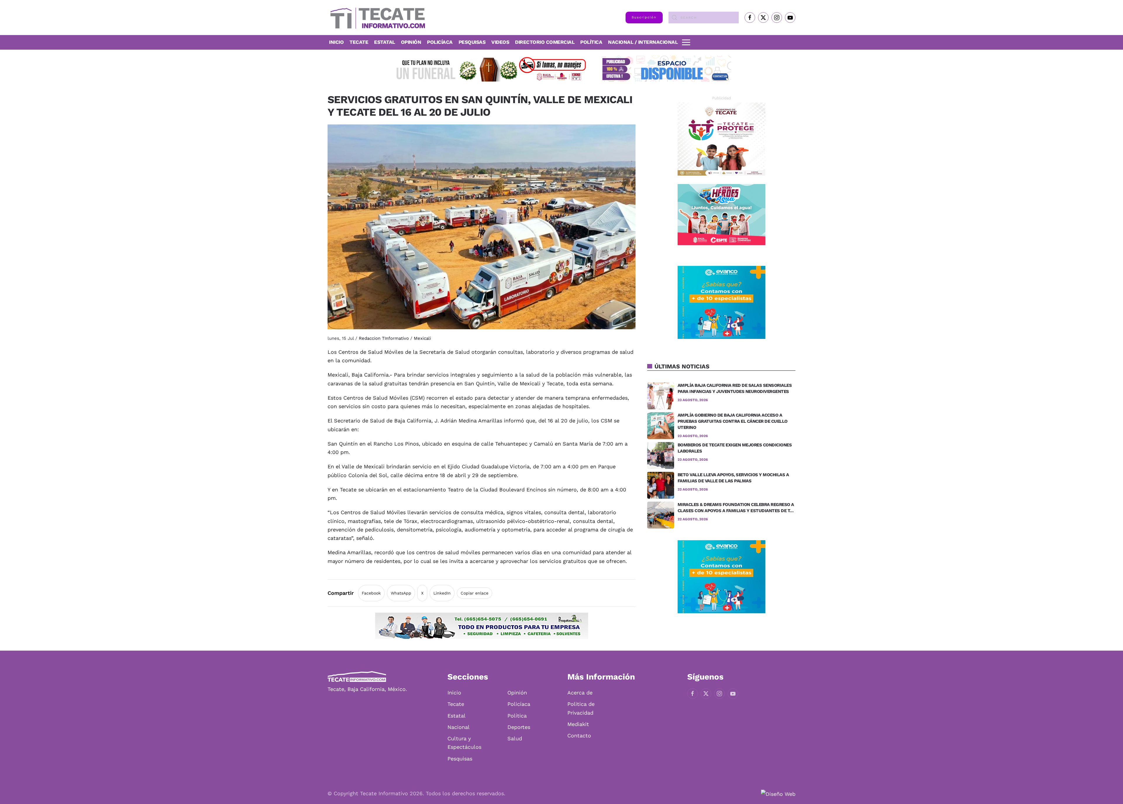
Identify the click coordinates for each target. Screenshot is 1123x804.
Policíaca (440, 42)
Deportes (518, 727)
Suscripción (644, 17)
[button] (686, 42)
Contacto (579, 735)
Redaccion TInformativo (384, 338)
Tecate (358, 42)
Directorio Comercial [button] (544, 42)
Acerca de (579, 692)
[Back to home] (376, 17)
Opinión (411, 42)
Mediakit (578, 724)
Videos (500, 42)
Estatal (456, 716)
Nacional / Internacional (643, 42)
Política (591, 42)
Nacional (458, 727)
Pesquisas (472, 42)
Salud (514, 738)
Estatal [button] (384, 42)
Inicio (336, 42)
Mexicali (422, 338)
